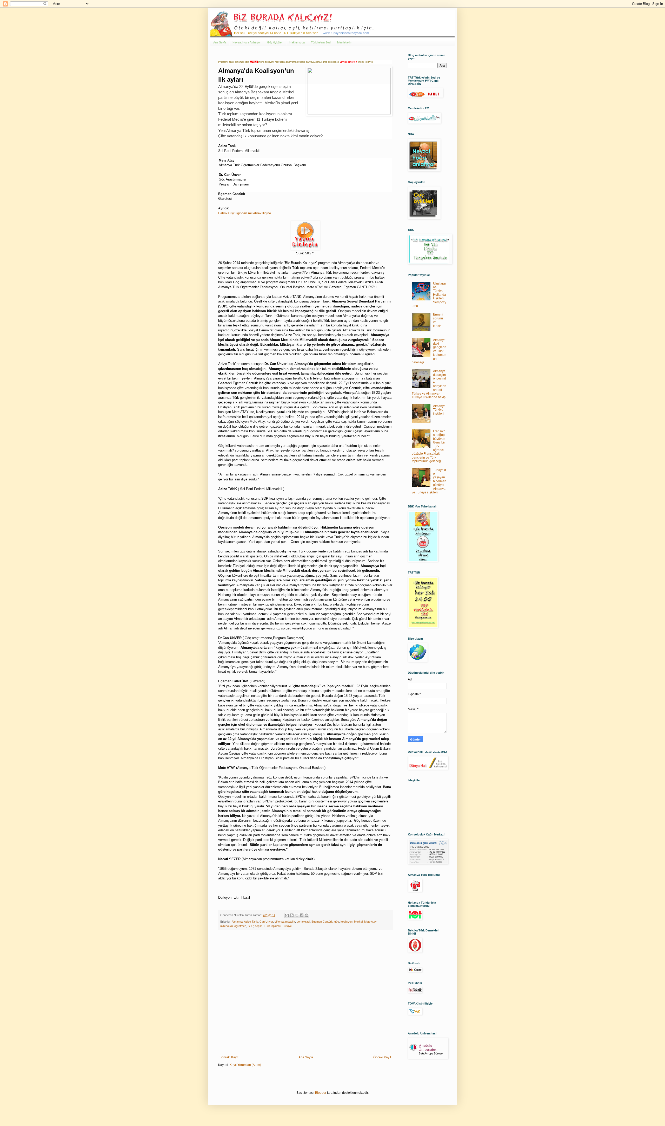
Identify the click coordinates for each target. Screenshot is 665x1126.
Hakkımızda (297, 42)
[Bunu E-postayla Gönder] (286, 915)
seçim (258, 926)
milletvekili (226, 926)
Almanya (237, 921)
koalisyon (347, 921)
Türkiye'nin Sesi (321, 42)
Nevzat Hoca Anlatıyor (246, 42)
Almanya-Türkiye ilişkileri (440, 409)
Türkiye (287, 926)
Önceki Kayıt (382, 1057)
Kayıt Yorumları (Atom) (245, 1065)
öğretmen (240, 926)
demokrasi (303, 921)
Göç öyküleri (275, 42)
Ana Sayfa (219, 42)
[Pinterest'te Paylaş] (306, 915)
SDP (250, 926)
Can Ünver (266, 921)
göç (336, 921)
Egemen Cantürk (322, 921)
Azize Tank (251, 921)
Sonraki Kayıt (229, 1057)
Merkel (358, 921)
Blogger (320, 1093)
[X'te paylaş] (296, 915)
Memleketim (344, 42)
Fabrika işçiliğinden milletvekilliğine (244, 213)
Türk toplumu (272, 926)
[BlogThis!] (291, 915)
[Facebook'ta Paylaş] (301, 915)
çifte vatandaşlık (285, 921)
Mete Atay (370, 921)
